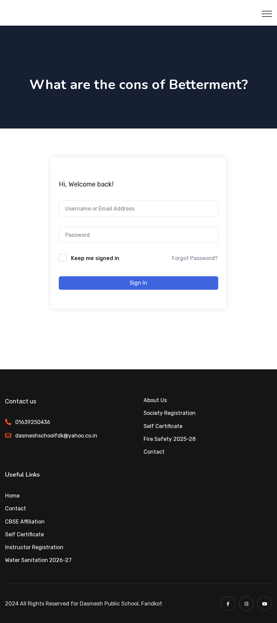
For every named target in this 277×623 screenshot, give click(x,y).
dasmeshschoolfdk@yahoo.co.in (56, 435)
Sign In (138, 283)
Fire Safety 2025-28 (170, 439)
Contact (154, 452)
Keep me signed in (95, 258)
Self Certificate (163, 426)
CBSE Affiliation (25, 521)
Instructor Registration (34, 547)
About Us (155, 400)
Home (12, 495)
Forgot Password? (195, 258)
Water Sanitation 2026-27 (38, 560)
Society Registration (170, 413)
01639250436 (32, 422)
